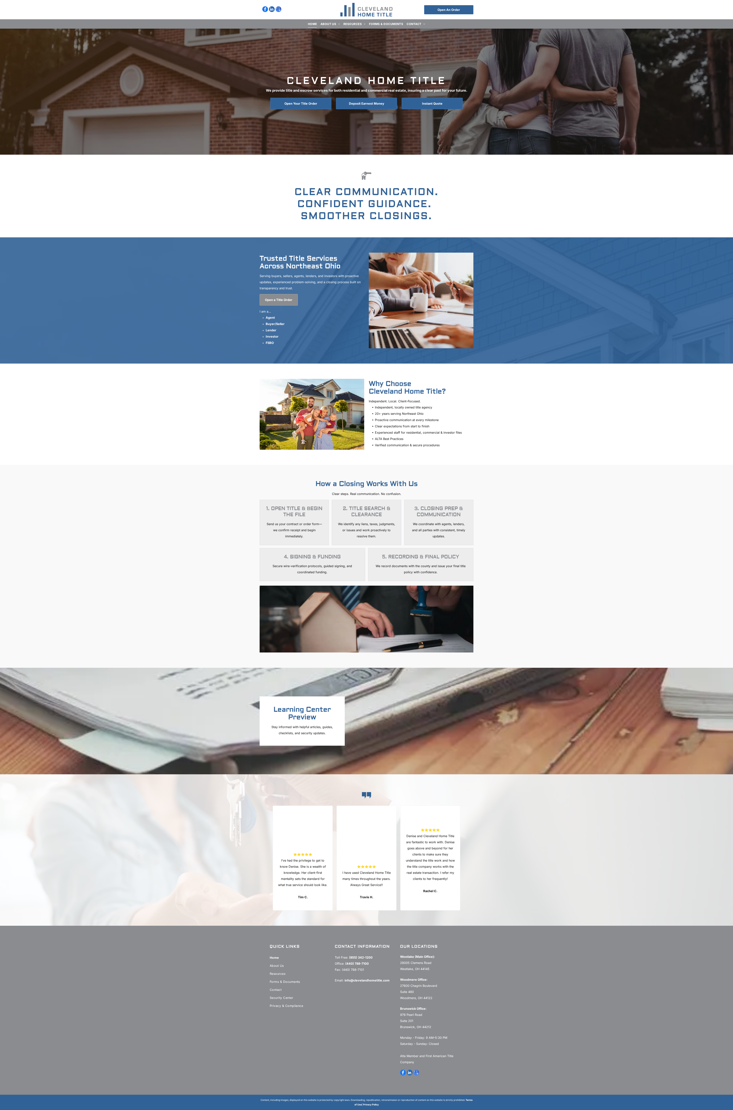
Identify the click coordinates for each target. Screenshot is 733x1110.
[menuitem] (312, 24)
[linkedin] (272, 9)
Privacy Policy (371, 1104)
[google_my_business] (278, 9)
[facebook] (265, 9)
